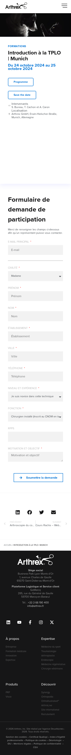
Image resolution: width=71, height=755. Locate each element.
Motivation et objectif (24, 449)
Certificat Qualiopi (38, 737)
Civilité (13, 268)
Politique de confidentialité (48, 743)
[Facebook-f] (30, 622)
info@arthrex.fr (35, 606)
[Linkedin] (8, 622)
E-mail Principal (19, 242)
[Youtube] (19, 622)
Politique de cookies (36, 740)
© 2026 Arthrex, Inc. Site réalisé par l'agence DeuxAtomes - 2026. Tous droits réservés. (35, 730)
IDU (9, 743)
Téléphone (15, 368)
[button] (17, 512)
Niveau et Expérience (23, 388)
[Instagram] (40, 622)
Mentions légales (22, 743)
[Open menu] (64, 6)
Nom (11, 308)
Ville (11, 348)
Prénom (14, 288)
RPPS (11, 428)
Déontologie (55, 740)
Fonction (15, 408)
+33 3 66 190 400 (38, 603)
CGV (35, 747)
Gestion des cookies (16, 737)
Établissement (18, 328)
